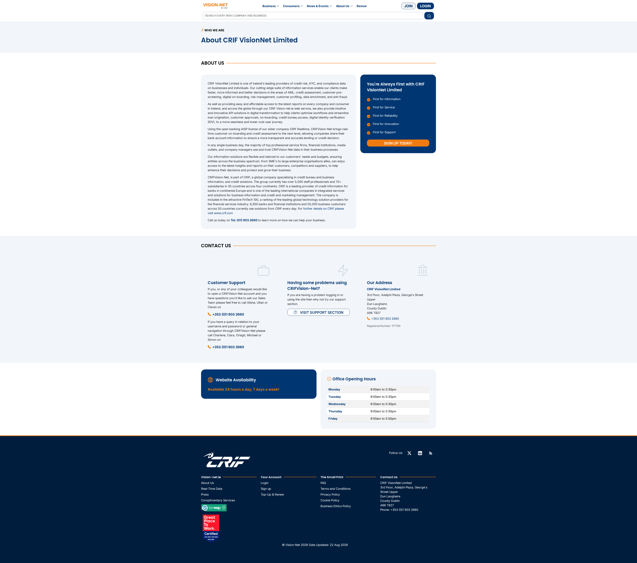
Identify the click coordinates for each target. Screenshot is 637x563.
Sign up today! (398, 143)
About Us (342, 6)
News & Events (318, 6)
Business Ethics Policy (335, 506)
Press (205, 494)
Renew (362, 6)
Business (269, 6)
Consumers (291, 6)
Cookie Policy (329, 500)
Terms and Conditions (335, 488)
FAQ (323, 483)
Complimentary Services (218, 500)
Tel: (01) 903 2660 (244, 220)
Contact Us (388, 477)
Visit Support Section (321, 312)
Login (425, 6)
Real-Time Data (211, 488)
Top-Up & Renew (272, 494)
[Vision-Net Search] (215, 6)
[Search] (429, 15)
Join (408, 6)
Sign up (266, 488)
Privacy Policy (330, 494)
